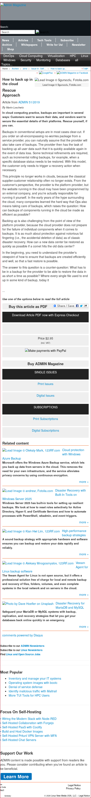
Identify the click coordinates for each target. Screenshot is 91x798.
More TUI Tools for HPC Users (29, 695)
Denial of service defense (26, 687)
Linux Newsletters (32, 650)
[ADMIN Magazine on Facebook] (72, 72)
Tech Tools (44, 40)
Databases (63, 60)
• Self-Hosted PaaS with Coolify (21, 727)
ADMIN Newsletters (32, 646)
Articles (23, 40)
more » (84, 481)
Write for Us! (55, 45)
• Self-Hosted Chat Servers (18, 740)
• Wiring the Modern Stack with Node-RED (28, 718)
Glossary (7, 796)
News (5, 40)
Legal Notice (74, 785)
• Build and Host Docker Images (21, 731)
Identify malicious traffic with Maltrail (33, 691)
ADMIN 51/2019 (29, 102)
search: (4, 26)
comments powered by (22, 635)
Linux (84, 56)
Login (85, 68)
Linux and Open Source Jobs (23, 654)
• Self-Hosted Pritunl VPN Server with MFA (28, 735)
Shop (10, 49)
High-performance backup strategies (74, 533)
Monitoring (43, 60)
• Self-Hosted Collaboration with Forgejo (27, 723)
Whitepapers (29, 45)
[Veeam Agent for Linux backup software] (38, 563)
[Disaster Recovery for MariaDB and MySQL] (28, 603)
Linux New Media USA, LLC (63, 795)
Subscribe (67, 40)
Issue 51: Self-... (38, 68)
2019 (25, 68)
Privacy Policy (73, 788)
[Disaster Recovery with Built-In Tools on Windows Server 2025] (27, 490)
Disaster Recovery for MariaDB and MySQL (70, 605)
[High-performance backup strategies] (31, 531)
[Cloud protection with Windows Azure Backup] (31, 450)
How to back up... (58, 68)
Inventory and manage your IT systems (35, 678)
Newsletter (78, 45)
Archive (7, 45)
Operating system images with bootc (33, 682)
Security (26, 60)
